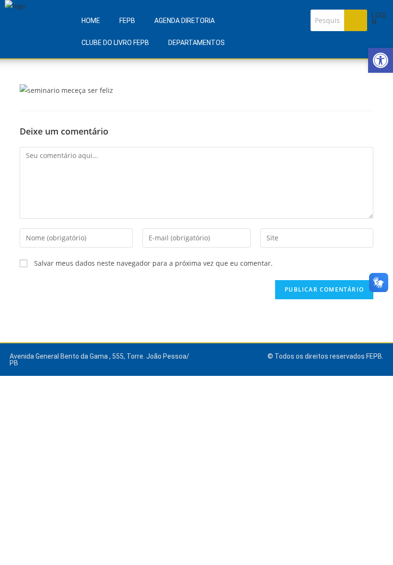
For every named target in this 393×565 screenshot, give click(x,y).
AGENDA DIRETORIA (184, 20)
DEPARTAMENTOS (196, 42)
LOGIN (379, 18)
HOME (90, 20)
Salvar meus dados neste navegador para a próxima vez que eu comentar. (153, 263)
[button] (380, 60)
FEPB (127, 20)
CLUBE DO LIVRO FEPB (115, 42)
